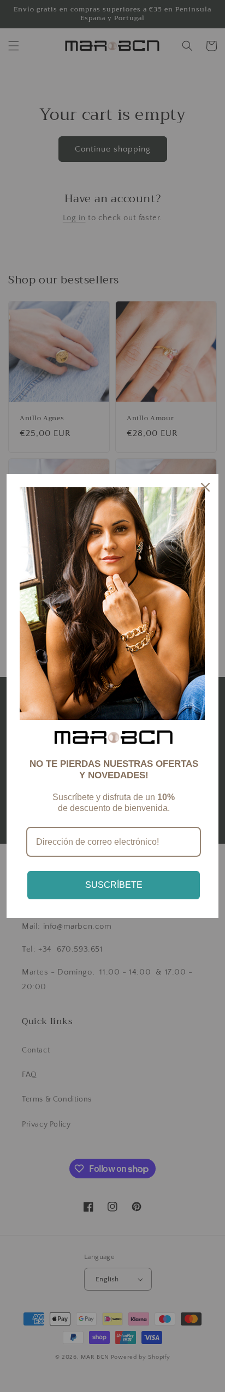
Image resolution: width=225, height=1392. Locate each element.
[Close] (205, 487)
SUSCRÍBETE (114, 884)
